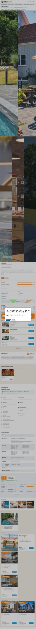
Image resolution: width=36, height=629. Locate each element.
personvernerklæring (18, 315)
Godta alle (8, 319)
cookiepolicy (23, 315)
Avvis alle (13, 319)
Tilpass (28, 319)
